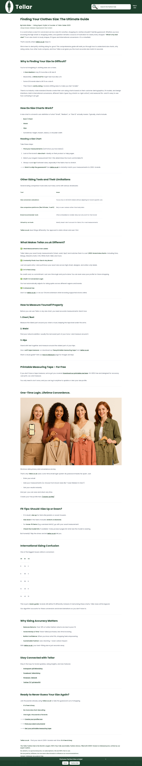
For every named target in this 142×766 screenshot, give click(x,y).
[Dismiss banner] (105, 759)
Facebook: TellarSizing (31, 673)
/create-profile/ (48, 497)
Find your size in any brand (35, 724)
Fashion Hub (74, 763)
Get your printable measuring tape (38, 728)
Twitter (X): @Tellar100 (32, 682)
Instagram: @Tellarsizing (32, 669)
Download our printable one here (75, 373)
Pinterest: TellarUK (30, 678)
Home (65, 763)
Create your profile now (33, 719)
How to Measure (48, 355)
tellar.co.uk (40, 42)
